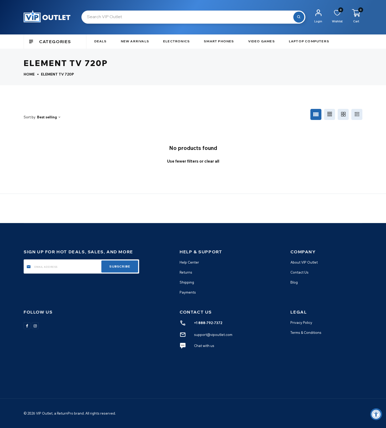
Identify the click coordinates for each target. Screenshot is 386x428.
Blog (294, 282)
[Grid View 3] (329, 114)
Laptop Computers (309, 41)
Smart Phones (219, 41)
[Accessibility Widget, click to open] (376, 414)
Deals (100, 41)
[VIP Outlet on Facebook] (27, 325)
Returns (186, 272)
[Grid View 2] (343, 114)
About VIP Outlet (304, 262)
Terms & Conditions (305, 332)
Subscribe (119, 266)
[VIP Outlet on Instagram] (35, 325)
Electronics (176, 41)
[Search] (298, 17)
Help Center (189, 262)
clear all (211, 161)
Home (29, 74)
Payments (188, 292)
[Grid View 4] (315, 114)
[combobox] (193, 17)
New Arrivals (135, 41)
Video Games (261, 41)
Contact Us (299, 272)
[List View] (356, 114)
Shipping (187, 282)
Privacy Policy (301, 322)
